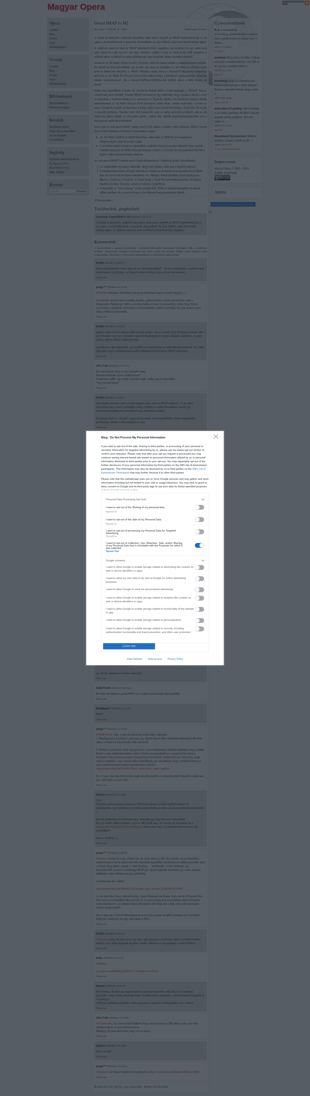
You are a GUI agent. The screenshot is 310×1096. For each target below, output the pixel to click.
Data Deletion (134, 658)
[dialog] (155, 548)
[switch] (199, 507)
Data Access (155, 658)
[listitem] (155, 499)
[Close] (217, 437)
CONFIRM (129, 646)
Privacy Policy (175, 658)
